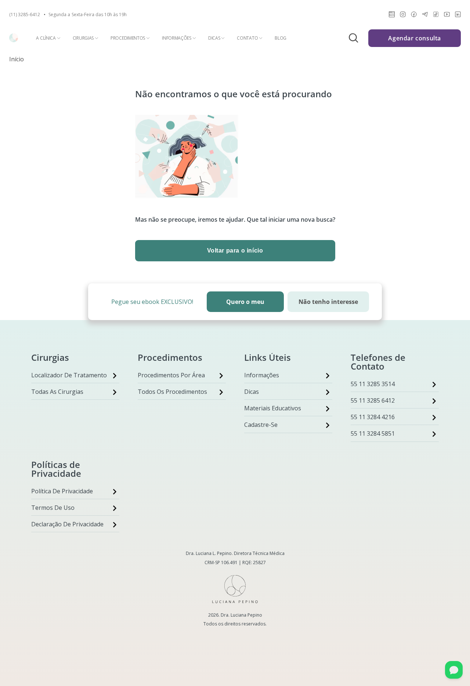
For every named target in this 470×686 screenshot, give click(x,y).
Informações (176, 38)
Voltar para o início (235, 250)
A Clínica (45, 38)
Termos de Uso (53, 508)
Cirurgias (83, 38)
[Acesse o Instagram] (403, 15)
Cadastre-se (261, 425)
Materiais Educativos (272, 408)
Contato (247, 38)
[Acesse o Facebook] (414, 15)
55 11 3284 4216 (373, 417)
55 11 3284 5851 (373, 433)
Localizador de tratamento (69, 375)
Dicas (214, 38)
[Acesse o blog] (392, 15)
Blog (280, 38)
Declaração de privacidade (67, 524)
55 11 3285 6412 (373, 400)
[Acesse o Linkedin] (458, 15)
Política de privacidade (62, 491)
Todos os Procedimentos (172, 392)
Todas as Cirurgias (57, 392)
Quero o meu (245, 302)
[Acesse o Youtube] (447, 15)
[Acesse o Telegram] (425, 15)
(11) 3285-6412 (24, 14)
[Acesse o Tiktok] (436, 15)
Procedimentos (128, 38)
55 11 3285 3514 (373, 384)
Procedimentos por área (171, 375)
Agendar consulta (414, 38)
